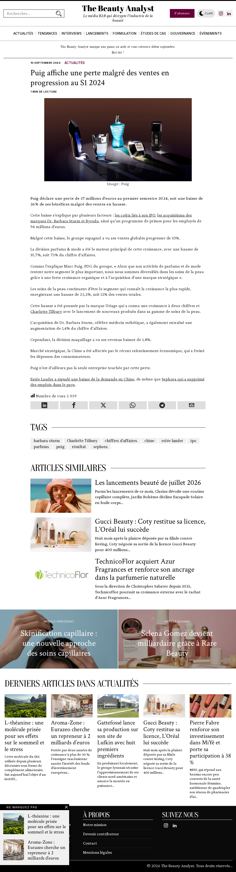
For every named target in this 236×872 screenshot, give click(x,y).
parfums (41, 446)
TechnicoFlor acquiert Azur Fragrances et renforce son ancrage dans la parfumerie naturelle (144, 569)
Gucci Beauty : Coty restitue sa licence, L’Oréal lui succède (150, 525)
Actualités (75, 63)
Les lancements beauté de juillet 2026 (148, 483)
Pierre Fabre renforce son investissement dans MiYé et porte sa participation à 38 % (210, 742)
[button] (58, 13)
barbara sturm (47, 440)
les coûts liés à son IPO (135, 215)
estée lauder (172, 440)
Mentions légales (97, 852)
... (231, 865)
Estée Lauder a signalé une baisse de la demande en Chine (82, 379)
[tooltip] (221, 13)
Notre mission (94, 824)
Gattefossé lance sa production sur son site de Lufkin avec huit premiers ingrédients (117, 739)
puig (60, 446)
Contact (90, 843)
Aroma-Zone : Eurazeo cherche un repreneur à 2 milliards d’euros (70, 732)
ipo (193, 440)
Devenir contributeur (101, 834)
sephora (100, 446)
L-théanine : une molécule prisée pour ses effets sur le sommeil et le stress (24, 735)
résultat (79, 446)
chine (149, 440)
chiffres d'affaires (121, 440)
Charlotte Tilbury (46, 311)
